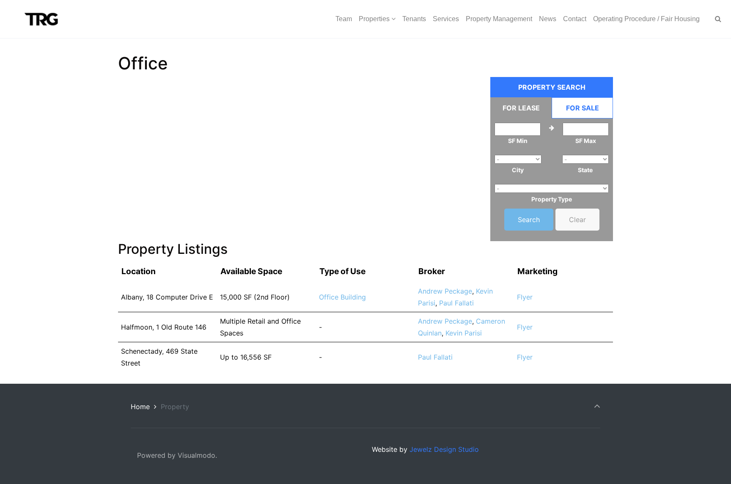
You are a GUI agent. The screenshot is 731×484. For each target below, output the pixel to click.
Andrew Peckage (445, 291)
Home (140, 406)
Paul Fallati (456, 303)
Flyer (525, 297)
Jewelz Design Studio (444, 449)
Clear (577, 219)
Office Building (342, 297)
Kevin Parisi (463, 333)
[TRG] (38, 19)
